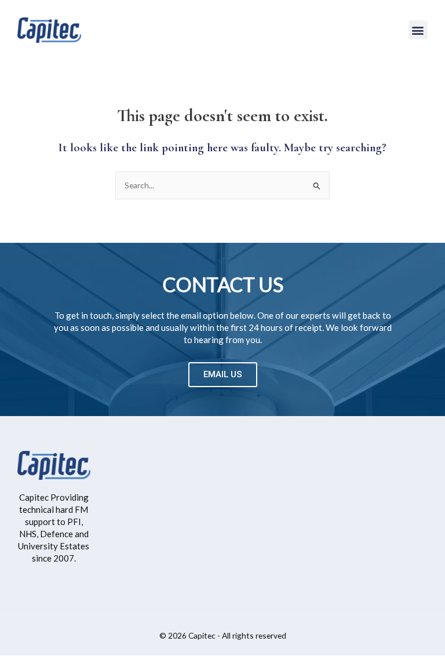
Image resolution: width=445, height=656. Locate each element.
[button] (418, 29)
